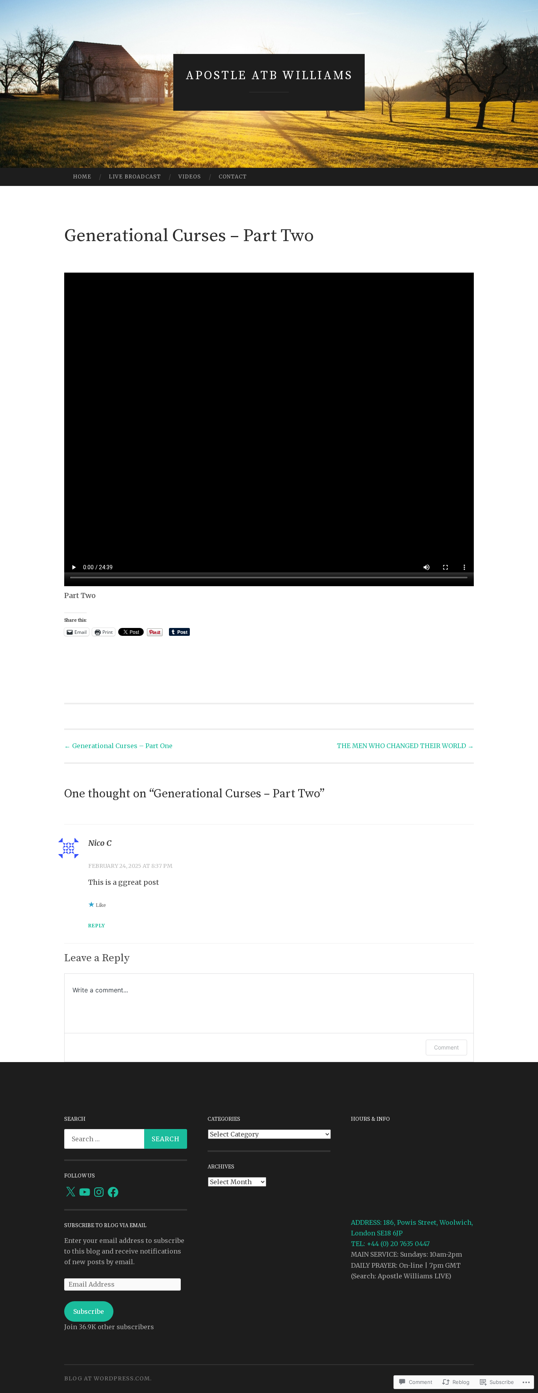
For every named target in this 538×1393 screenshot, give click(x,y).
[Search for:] (125, 1139)
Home (82, 176)
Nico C (99, 843)
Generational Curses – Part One (118, 746)
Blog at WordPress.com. (108, 1378)
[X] (70, 1192)
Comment (446, 1047)
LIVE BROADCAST (135, 176)
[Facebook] (113, 1192)
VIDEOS (189, 176)
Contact (233, 176)
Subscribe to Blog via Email (105, 1225)
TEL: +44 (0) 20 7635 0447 (390, 1244)
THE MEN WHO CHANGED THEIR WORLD (405, 746)
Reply (96, 926)
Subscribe (88, 1311)
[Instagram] (99, 1192)
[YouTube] (84, 1192)
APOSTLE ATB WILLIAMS (269, 75)
